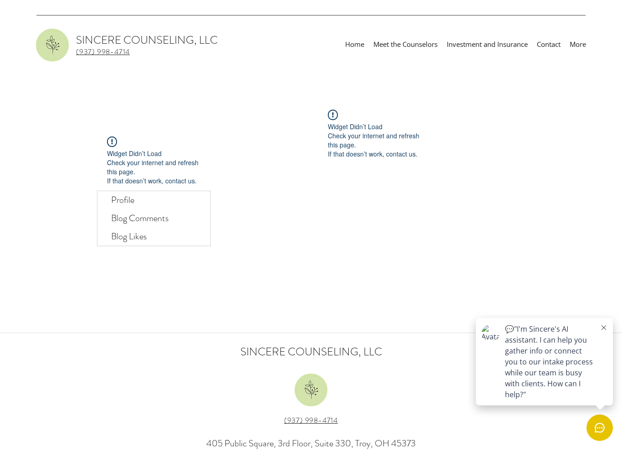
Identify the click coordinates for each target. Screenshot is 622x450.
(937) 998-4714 (311, 420)
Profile (122, 200)
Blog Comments (139, 218)
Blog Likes (129, 236)
